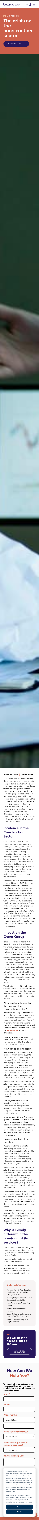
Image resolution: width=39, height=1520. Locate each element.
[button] (27, 4)
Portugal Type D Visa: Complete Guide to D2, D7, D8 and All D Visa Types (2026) (19, 1292)
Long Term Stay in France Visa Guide (18, 1304)
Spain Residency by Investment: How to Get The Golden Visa (19, 1315)
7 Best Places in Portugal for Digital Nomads (17, 1320)
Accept (19, 1506)
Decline (19, 1511)
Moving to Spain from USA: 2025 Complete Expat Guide (19, 1299)
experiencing (12, 1030)
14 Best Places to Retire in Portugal (17, 1309)
